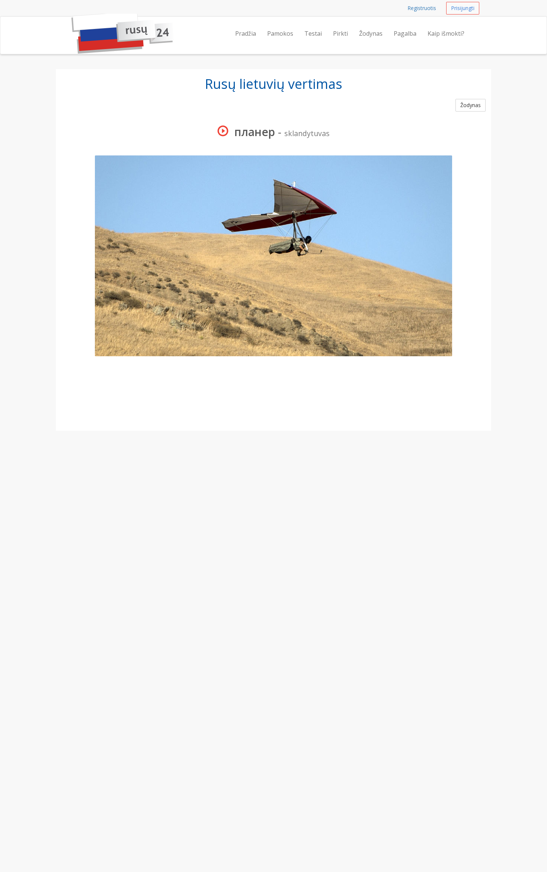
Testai (313, 33)
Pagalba (405, 33)
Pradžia (245, 33)
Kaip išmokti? (446, 33)
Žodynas (371, 33)
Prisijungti (462, 8)
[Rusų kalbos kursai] (71, 26)
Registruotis (421, 8)
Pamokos (280, 33)
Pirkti (340, 33)
